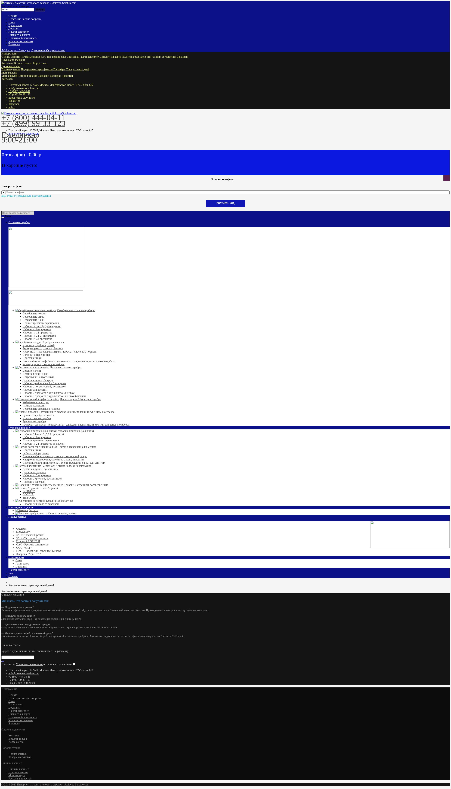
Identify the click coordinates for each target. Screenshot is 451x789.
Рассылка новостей (61, 75)
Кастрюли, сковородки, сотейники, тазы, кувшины (53, 459)
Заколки (33, 510)
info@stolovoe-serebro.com (23, 88)
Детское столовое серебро (65, 367)
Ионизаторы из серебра (37, 418)
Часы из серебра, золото (62, 513)
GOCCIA (28, 494)
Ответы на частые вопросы (24, 18)
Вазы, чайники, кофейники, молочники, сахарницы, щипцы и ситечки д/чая (69, 361)
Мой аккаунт (9, 72)
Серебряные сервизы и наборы (41, 408)
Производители (10, 69)
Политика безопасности (22, 38)
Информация (9, 53)
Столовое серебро (19, 222)
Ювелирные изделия (20, 507)
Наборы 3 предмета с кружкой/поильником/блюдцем (54, 395)
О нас (11, 22)
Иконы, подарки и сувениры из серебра (91, 411)
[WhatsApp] (3, 641)
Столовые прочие (19, 427)
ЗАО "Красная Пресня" (30, 534)
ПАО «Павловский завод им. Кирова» (39, 550)
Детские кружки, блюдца (38, 380)
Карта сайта (40, 63)
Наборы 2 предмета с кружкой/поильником (49, 392)
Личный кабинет (18, 768)
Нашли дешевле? (18, 31)
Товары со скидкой (77, 69)
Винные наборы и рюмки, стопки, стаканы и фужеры (55, 456)
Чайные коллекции (34, 405)
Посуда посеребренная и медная (77, 446)
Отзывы (13, 576)
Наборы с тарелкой (34, 481)
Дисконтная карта (19, 34)
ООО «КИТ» (24, 547)
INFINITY (29, 491)
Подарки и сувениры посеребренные (86, 484)
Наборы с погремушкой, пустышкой (44, 386)
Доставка (14, 28)
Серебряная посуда (53, 342)
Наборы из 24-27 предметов (39, 335)
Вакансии (14, 44)
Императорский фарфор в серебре (80, 399)
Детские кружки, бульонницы (40, 469)
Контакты (7, 63)
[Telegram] (5, 641)
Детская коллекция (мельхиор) (74, 465)
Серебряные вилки (34, 316)
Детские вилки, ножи (35, 373)
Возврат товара (23, 63)
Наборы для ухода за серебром (41, 503)
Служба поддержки (13, 59)
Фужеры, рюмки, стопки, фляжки (43, 348)
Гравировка (15, 25)
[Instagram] (2, 641)
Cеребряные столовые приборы (76, 310)
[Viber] (6, 641)
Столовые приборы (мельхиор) (75, 430)
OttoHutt (21, 528)
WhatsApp (14, 100)
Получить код (225, 203)
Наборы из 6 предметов (37, 329)
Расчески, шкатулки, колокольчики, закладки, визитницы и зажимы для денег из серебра (76, 424)
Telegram (13, 103)
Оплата (12, 15)
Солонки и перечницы (36, 354)
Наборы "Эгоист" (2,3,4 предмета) (43, 434)
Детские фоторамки (34, 472)
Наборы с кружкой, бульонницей (42, 478)
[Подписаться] (2, 661)
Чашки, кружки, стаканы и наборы (43, 364)
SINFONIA (29, 497)
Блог (11, 573)
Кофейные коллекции (36, 402)
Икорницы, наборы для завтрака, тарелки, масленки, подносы (60, 351)
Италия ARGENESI (28, 541)
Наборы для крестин (35, 389)
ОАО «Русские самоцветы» (32, 544)
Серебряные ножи (33, 319)
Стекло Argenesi (48, 488)
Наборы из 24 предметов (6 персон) (44, 443)
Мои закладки (16, 775)
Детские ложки (32, 370)
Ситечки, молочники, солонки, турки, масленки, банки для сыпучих (64, 462)
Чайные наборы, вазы (36, 453)
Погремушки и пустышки (38, 376)
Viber (11, 107)
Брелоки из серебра (34, 421)
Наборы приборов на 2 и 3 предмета (44, 383)
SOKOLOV (23, 531)
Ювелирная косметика (59, 500)
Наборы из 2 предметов (37, 475)
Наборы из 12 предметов (37, 332)
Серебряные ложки (34, 313)
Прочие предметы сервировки (41, 322)
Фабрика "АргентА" (28, 554)
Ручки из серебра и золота (38, 415)
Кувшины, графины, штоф (38, 345)
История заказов (27, 75)
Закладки (43, 75)
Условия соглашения (20, 41)
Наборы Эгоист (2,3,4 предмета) (42, 326)
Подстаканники (32, 357)
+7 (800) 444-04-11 (19, 91)
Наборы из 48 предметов (37, 338)
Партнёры (59, 69)
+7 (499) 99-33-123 (19, 94)
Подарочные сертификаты (37, 69)
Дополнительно (10, 66)
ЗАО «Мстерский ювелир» (32, 538)
